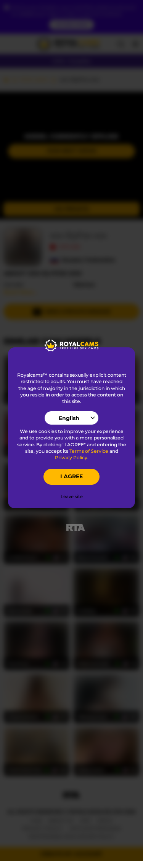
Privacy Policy (71, 457)
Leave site (72, 496)
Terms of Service (88, 451)
